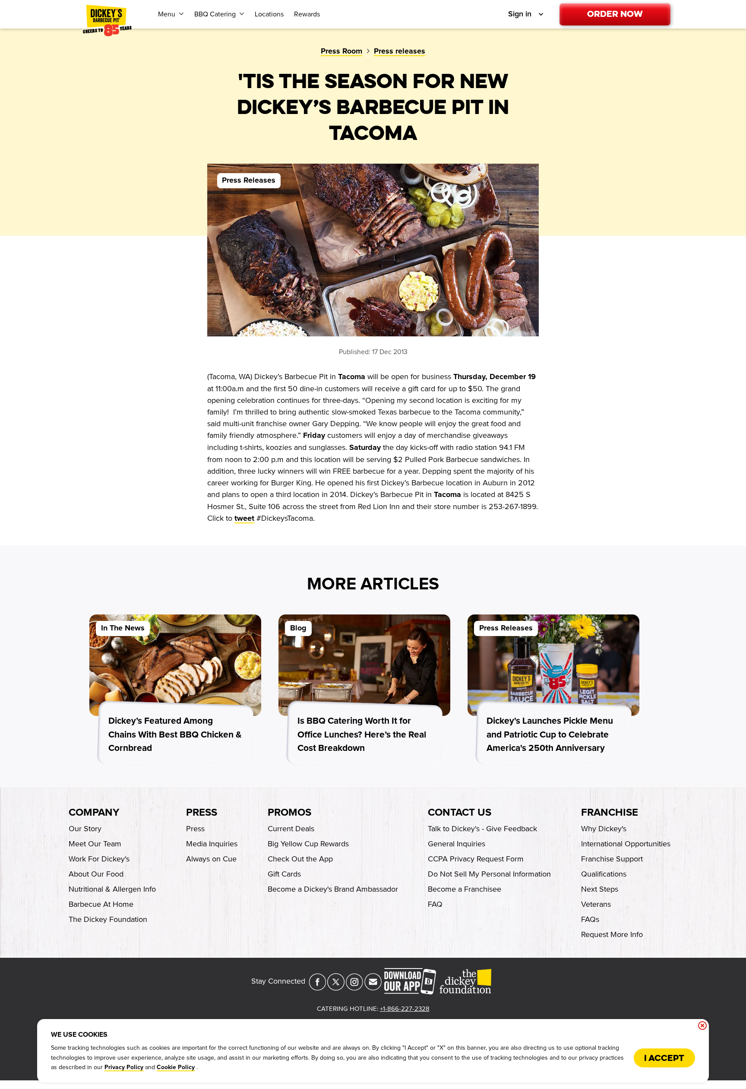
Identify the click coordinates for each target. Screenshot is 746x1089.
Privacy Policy (123, 1067)
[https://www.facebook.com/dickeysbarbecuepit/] (317, 988)
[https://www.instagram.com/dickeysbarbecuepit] (354, 988)
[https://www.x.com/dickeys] (336, 988)
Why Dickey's (603, 828)
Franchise (609, 812)
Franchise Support (612, 859)
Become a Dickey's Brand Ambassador (333, 889)
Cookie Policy (176, 1067)
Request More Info (612, 934)
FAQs (590, 919)
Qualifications (603, 874)
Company (94, 812)
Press (201, 812)
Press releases (399, 51)
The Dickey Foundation (108, 919)
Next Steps (599, 889)
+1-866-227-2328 (405, 1009)
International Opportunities (625, 843)
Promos (289, 812)
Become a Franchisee (464, 889)
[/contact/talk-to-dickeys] (373, 988)
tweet (244, 518)
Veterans (596, 904)
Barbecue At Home (101, 904)
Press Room (341, 51)
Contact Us (459, 812)
